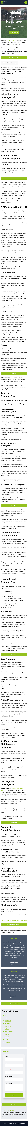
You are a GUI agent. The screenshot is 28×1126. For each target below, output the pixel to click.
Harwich (18, 920)
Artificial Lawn (10, 40)
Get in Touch (14, 373)
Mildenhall (7, 1042)
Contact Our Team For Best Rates (14, 178)
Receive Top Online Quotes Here (14, 924)
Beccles (7, 1034)
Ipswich (3, 920)
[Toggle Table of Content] (14, 63)
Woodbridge (12, 920)
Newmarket (7, 1045)
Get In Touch (14, 1104)
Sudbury (7, 1028)
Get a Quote (13, 32)
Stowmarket (8, 1026)
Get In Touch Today (14, 57)
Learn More (14, 505)
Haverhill (7, 1036)
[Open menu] (25, 2)
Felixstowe (24, 920)
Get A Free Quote (14, 1003)
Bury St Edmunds (9, 1031)
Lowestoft (7, 1039)
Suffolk (7, 920)
